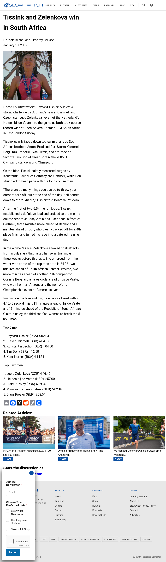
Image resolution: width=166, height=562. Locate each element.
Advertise (135, 515)
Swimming (60, 519)
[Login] (151, 5)
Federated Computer (151, 557)
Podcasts (109, 5)
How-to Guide (99, 515)
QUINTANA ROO (110, 539)
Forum (96, 5)
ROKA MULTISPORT (129, 539)
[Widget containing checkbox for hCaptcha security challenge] (18, 541)
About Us (134, 501)
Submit (13, 552)
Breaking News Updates (19, 522)
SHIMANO (146, 539)
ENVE (44, 539)
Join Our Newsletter (14, 483)
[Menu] (159, 5)
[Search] (144, 5)
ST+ (132, 5)
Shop (122, 5)
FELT (53, 539)
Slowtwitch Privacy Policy (143, 505)
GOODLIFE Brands (68, 539)
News (58, 496)
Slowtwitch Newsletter (17, 512)
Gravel (58, 510)
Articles (50, 5)
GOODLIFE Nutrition (90, 539)
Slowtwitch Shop (20, 529)
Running (59, 515)
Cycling (58, 505)
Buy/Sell (64, 5)
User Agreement (138, 496)
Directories (81, 5)
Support (134, 510)
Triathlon (59, 501)
